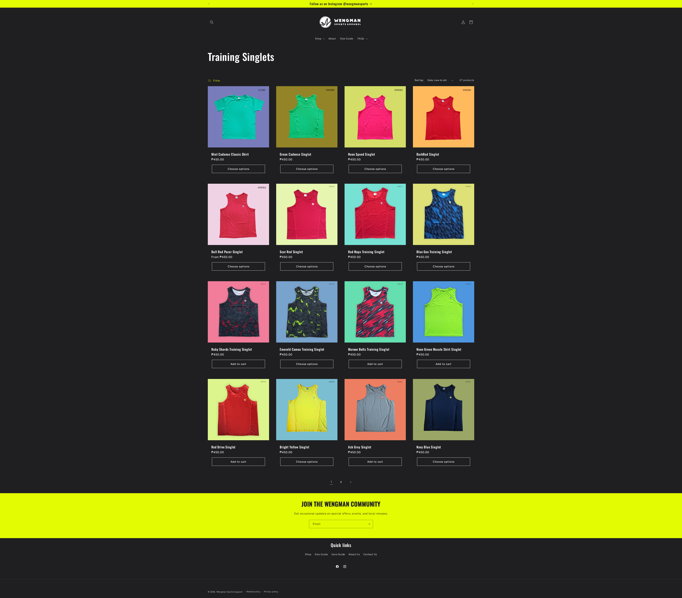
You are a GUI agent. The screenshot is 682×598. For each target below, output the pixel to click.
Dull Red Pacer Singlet (227, 252)
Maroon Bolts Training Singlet (368, 349)
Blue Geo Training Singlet (434, 252)
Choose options (238, 169)
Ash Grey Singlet (359, 447)
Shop (308, 554)
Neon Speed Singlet (361, 154)
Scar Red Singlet (291, 252)
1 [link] (331, 482)
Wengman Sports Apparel (229, 592)
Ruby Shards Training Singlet (231, 349)
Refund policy (253, 592)
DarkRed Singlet (427, 154)
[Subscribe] (369, 524)
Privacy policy (271, 592)
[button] (212, 22)
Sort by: (419, 80)
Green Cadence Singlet (295, 154)
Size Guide (321, 554)
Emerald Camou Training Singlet (302, 349)
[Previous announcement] (209, 3)
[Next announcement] (473, 3)
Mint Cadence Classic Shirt (230, 154)
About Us (354, 554)
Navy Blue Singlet (428, 447)
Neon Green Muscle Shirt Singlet (438, 349)
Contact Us (370, 554)
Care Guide (338, 554)
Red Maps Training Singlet (366, 252)
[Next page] (350, 482)
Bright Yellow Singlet (294, 447)
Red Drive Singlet (223, 447)
